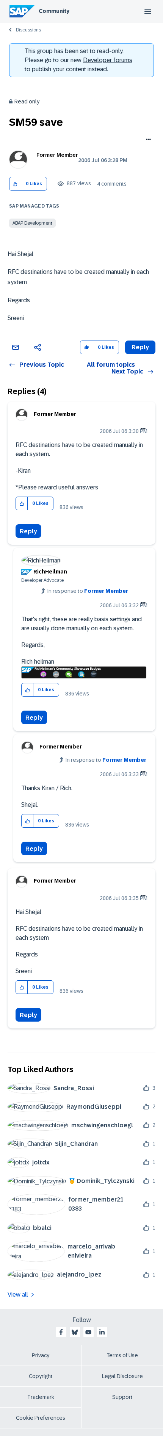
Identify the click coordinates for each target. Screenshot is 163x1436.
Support (122, 1397)
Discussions (28, 30)
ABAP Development (32, 223)
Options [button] (147, 140)
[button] (15, 184)
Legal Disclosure (122, 1376)
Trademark (40, 1397)
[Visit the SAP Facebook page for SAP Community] (61, 1332)
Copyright (41, 1376)
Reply (28, 531)
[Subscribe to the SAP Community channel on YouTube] (88, 1332)
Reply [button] (140, 347)
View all (18, 1294)
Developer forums (107, 60)
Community (54, 11)
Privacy (40, 1355)
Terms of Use (122, 1355)
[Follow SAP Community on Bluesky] (75, 1332)
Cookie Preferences (40, 1418)
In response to (87, 591)
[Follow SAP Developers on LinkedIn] (102, 1332)
